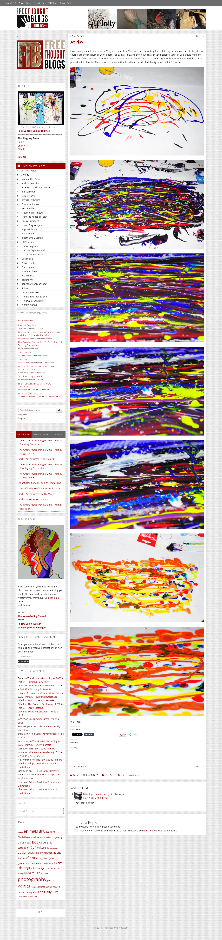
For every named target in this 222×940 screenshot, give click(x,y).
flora (31, 857)
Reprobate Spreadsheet (34, 283)
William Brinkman (54, 396)
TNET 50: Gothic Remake (41, 700)
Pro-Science (27, 275)
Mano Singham (29, 246)
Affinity (25, 174)
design (22, 852)
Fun (111, 775)
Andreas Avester (30, 183)
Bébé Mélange (43, 355)
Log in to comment (130, 775)
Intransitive (27, 233)
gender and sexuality (29, 863)
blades (28, 842)
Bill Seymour (28, 191)
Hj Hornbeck (51, 362)
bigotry (57, 837)
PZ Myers (41, 328)
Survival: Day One (27, 325)
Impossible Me (29, 229)
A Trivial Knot (28, 170)
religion (34, 886)
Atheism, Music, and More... (36, 187)
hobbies (33, 868)
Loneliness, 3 (25, 359)
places (50, 880)
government (48, 863)
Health (58, 863)
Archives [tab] (58, 434)
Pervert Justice (29, 263)
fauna (57, 852)
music (36, 873)
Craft (33, 847)
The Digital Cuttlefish (32, 300)
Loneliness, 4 (25, 352)
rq (19, 153)
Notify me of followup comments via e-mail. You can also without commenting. (128, 830)
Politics (24, 886)
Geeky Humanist (30, 220)
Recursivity (27, 279)
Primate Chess (29, 271)
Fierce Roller (28, 208)
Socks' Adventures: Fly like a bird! (37, 458)
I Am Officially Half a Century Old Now (39, 488)
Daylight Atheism (30, 199)
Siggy (41, 379)
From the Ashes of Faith (34, 216)
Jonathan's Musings (32, 237)
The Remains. (79, 36)
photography (32, 879)
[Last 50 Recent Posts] (26, 320)
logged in (94, 826)
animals (31, 831)
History (23, 868)
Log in (21, 418)
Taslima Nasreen (30, 292)
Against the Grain (30, 179)
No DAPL (44, 873)
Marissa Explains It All (33, 250)
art (42, 831)
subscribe (147, 830)
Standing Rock (30, 892)
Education (33, 852)
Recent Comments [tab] (42, 434)
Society (21, 892)
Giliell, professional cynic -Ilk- (100, 794)
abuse (20, 831)
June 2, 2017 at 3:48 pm (95, 797)
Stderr (24, 288)
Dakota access (52, 848)
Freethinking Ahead (32, 212)
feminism (22, 858)
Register (22, 414)
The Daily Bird (48, 892)
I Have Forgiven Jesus (32, 225)
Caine (21, 141)
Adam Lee (45, 389)
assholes (37, 837)
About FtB (11, 2)
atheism (47, 837)
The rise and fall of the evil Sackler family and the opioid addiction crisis (39, 334)
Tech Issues (39, 2)
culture (41, 847)
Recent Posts (66, 2)
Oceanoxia (27, 258)
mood (27, 873)
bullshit (47, 842)
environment (46, 852)
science (41, 886)
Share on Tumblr (89, 734)
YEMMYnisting (29, 304)
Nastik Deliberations (32, 254)
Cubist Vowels (29, 195)
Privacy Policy (25, 2)
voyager (22, 156)
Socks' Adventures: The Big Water (37, 494)
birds (21, 842)
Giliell (21, 149)
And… (199, 36)
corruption (23, 847)
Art (107, 775)
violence (27, 896)
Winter (34, 896)
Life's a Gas (27, 242)
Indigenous (44, 868)
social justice (53, 886)
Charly (21, 145)
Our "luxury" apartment (30, 376)
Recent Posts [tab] (23, 434)
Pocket (122, 734)
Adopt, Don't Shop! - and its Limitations (40, 482)
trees (20, 896)
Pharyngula (27, 267)
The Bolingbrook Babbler (34, 296)
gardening (53, 858)
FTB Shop (52, 2)
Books (37, 842)
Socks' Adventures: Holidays (34, 499)
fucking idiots (42, 858)
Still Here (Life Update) (30, 393)
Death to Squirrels (31, 204)
